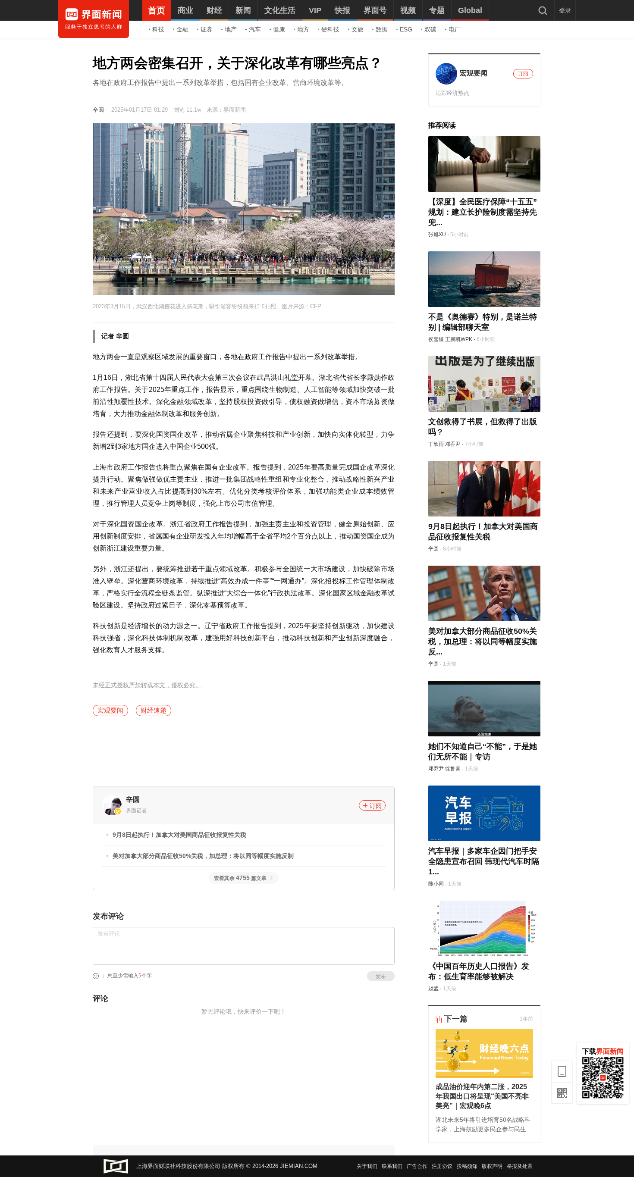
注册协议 (442, 1166)
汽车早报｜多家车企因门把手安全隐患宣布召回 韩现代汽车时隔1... (483, 861)
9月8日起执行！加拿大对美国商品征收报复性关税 (179, 834)
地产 (231, 29)
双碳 (430, 29)
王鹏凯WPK (458, 339)
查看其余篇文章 (240, 878)
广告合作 (417, 1166)
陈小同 (436, 884)
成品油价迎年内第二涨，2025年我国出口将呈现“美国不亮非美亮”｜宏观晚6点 (482, 1096)
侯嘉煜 (436, 339)
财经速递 (153, 710)
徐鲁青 (453, 769)
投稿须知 (467, 1166)
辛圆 (98, 109)
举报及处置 (520, 1166)
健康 (279, 29)
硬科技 (330, 29)
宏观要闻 (110, 710)
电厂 (455, 29)
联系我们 (392, 1166)
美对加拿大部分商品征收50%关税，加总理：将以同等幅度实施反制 (203, 855)
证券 (207, 29)
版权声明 (492, 1166)
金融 (182, 29)
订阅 (376, 805)
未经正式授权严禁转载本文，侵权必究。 (147, 685)
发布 (381, 977)
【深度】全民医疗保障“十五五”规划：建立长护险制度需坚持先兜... (482, 212)
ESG (406, 29)
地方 (303, 29)
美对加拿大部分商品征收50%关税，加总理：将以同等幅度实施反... (482, 641)
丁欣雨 (436, 444)
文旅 (358, 29)
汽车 (255, 29)
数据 (382, 29)
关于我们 (367, 1166)
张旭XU (437, 235)
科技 (158, 29)
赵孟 (433, 989)
